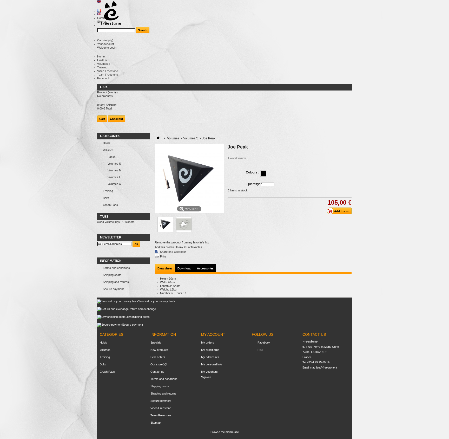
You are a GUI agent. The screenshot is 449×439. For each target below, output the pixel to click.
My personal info (211, 364)
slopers (130, 221)
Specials (155, 342)
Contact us (157, 371)
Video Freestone (107, 71)
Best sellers (157, 357)
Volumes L (114, 177)
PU (122, 221)
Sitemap (155, 422)
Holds (102, 60)
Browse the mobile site (224, 432)
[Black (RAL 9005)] (263, 173)
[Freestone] (109, 13)
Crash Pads (110, 204)
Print (163, 256)
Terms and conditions (116, 267)
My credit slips (210, 349)
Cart (105, 40)
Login (113, 47)
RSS (260, 349)
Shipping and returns (116, 281)
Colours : (253, 172)
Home (101, 56)
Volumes (103, 63)
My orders (207, 342)
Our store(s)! (158, 364)
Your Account (105, 44)
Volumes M (114, 170)
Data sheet (164, 268)
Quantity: (253, 184)
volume (109, 221)
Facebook (103, 78)
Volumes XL (115, 183)
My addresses (210, 357)
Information (111, 261)
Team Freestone (107, 74)
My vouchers (209, 371)
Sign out (206, 377)
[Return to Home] (158, 138)
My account (213, 334)
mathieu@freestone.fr (323, 367)
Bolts (106, 197)
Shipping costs (112, 274)
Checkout (116, 118)
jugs (117, 221)
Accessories (205, 268)
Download (184, 268)
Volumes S (114, 163)
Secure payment (113, 288)
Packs (112, 156)
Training (102, 67)
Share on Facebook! (173, 251)
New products (159, 349)
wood (100, 221)
